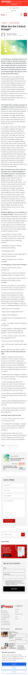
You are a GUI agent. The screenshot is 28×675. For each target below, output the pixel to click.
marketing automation (12, 445)
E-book (16, 618)
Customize (14, 668)
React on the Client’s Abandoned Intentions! (17, 459)
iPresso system (19, 614)
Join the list (14, 4)
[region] (14, 662)
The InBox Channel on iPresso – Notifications (12, 646)
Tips (16, 616)
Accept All (14, 664)
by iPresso (13, 10)
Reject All (14, 672)
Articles (4, 23)
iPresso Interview (14, 23)
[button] (25, 14)
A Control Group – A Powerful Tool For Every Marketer (10, 467)
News (16, 612)
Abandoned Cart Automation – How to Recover (12, 635)
